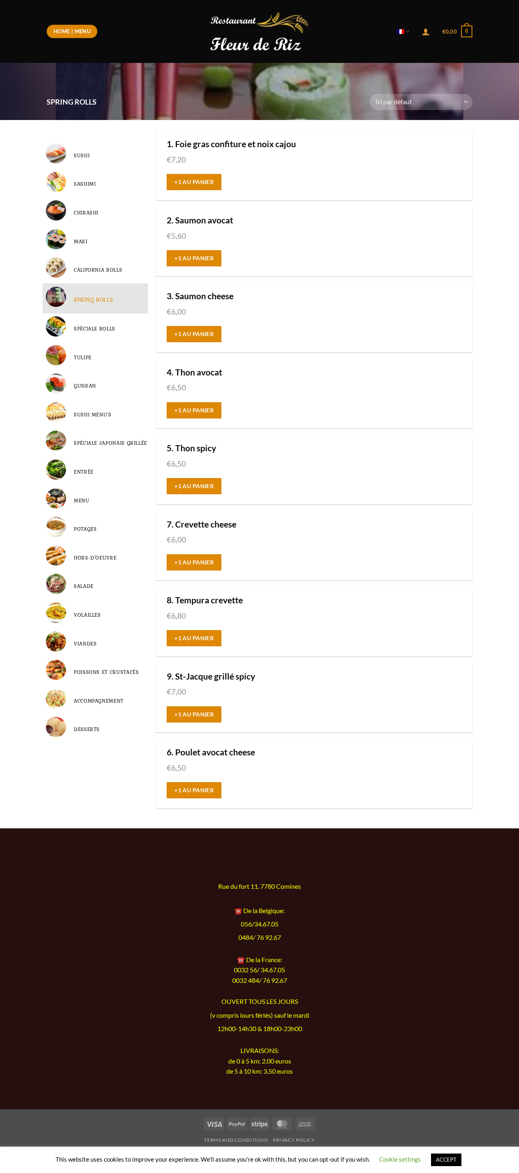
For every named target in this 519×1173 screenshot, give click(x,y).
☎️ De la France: (259, 959)
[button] (457, 31)
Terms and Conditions (236, 1140)
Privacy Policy (294, 1140)
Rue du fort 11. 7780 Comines (259, 886)
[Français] (403, 31)
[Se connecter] (426, 32)
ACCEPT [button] (446, 1159)
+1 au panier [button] (194, 181)
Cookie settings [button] (400, 1159)
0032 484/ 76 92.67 (259, 980)
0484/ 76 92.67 (259, 937)
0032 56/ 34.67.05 (259, 970)
